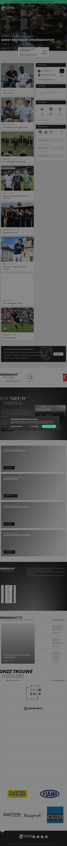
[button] (16, 426)
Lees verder (50, 422)
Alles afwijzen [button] (34, 426)
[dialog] (33, 423)
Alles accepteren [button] (49, 426)
